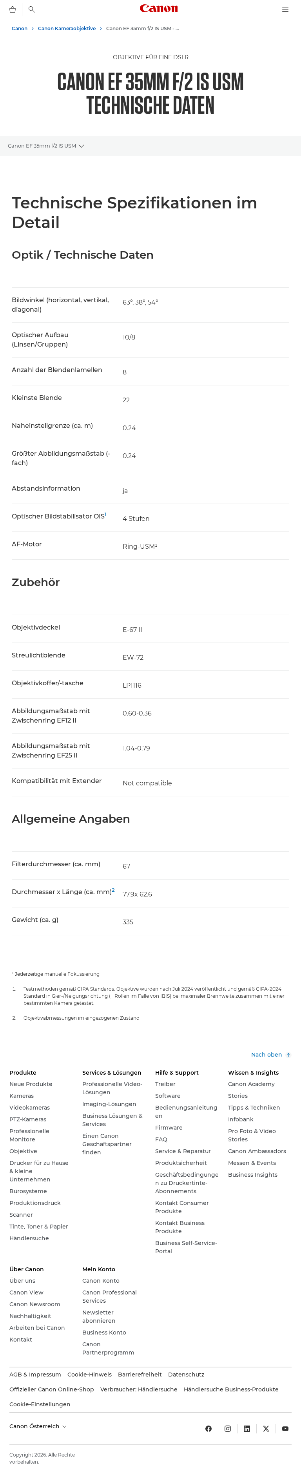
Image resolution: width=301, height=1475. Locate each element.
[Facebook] (208, 1429)
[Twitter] (266, 1429)
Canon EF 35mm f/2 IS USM (42, 145)
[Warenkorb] (12, 9)
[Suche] (31, 9)
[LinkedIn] (247, 1429)
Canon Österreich (35, 1426)
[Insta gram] (228, 1429)
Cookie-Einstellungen (40, 1404)
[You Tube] (285, 1429)
